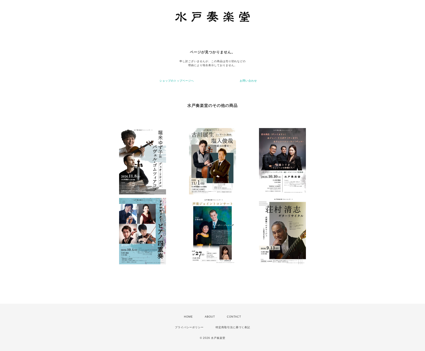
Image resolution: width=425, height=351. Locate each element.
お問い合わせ (248, 80)
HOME (188, 316)
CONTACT (234, 316)
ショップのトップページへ (176, 80)
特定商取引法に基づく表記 (233, 327)
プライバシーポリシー (189, 327)
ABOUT (210, 316)
